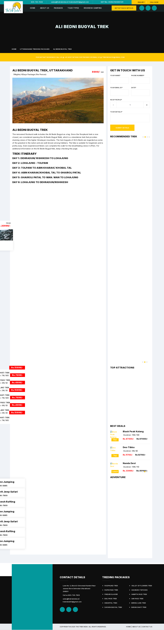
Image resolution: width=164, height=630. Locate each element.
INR (102, 72)
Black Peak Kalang (133, 431)
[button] (14, 100)
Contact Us (147, 627)
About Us (44, 8)
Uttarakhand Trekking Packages (34, 49)
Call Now (153, 2)
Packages (58, 8)
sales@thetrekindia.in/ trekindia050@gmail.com (70, 2)
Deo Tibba (128, 447)
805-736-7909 (37, 2)
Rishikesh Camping (93, 8)
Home (32, 8)
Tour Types (73, 8)
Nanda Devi (129, 463)
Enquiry (141, 2)
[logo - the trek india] (13, 7)
